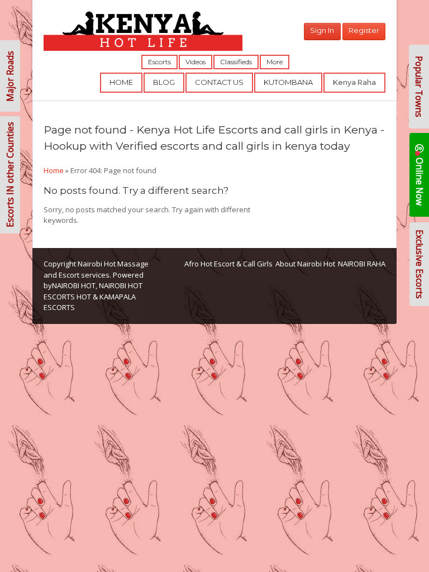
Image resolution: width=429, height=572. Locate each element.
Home (54, 170)
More (274, 62)
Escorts (159, 62)
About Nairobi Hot (305, 264)
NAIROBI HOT (74, 285)
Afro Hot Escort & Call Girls (228, 264)
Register (364, 30)
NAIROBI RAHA (361, 264)
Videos (195, 62)
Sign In (322, 30)
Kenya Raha (354, 82)
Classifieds (236, 62)
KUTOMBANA (288, 82)
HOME (121, 82)
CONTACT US (219, 82)
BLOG (164, 82)
